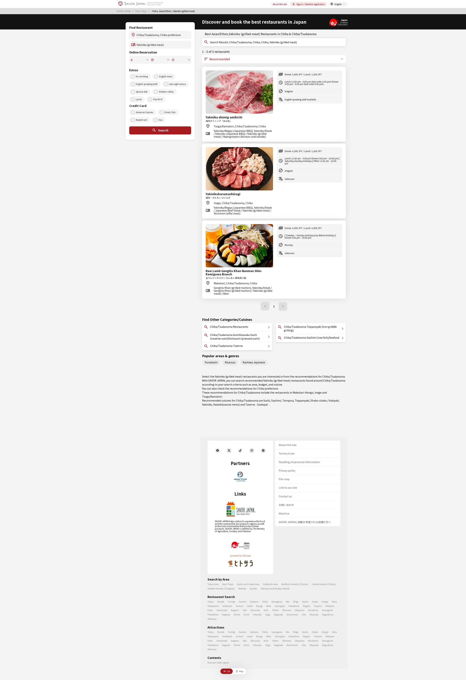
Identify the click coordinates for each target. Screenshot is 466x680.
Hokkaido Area (270, 584)
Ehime (237, 614)
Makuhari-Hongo (303, 392)
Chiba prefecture (267, 388)
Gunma (242, 601)
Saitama (254, 601)
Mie (287, 601)
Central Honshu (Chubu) (324, 584)
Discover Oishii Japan (218, 662)
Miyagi (259, 605)
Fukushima (294, 605)
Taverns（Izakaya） (257, 404)
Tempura (288, 400)
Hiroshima (313, 610)
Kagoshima (327, 614)
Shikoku (242, 588)
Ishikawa (329, 605)
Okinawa (212, 618)
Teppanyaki (302, 400)
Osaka (315, 601)
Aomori (239, 605)
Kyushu (253, 588)
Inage (318, 392)
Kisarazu (230, 362)
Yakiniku (207, 404)
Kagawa (226, 614)
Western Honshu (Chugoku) (221, 588)
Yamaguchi (327, 610)
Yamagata (280, 605)
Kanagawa (277, 601)
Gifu (245, 610)
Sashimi (276, 400)
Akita (268, 605)
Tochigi (231, 601)
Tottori (275, 610)
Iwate (249, 605)
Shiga (296, 601)
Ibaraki (220, 601)
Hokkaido (227, 605)
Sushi (266, 400)
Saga (267, 614)
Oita (304, 614)
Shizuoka (255, 610)
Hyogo (325, 601)
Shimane (286, 610)
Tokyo (211, 601)
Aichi (266, 610)
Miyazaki (314, 614)
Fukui (210, 610)
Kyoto (305, 601)
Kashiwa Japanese (254, 362)
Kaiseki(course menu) (226, 404)
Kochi (246, 614)
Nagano (235, 610)
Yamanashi (221, 610)
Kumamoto (292, 614)
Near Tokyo (141, 11)
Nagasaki (278, 614)
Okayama (299, 610)
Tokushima (213, 614)
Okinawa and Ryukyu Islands (275, 588)
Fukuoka (257, 614)
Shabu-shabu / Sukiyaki (325, 400)
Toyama (318, 605)
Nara (334, 601)
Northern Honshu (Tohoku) (294, 584)
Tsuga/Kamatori (212, 396)
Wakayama (213, 605)
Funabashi (211, 362)
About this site (280, 4)
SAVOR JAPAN (123, 11)
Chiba (265, 601)
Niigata (306, 605)
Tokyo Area (213, 584)
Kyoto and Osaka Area (248, 584)
